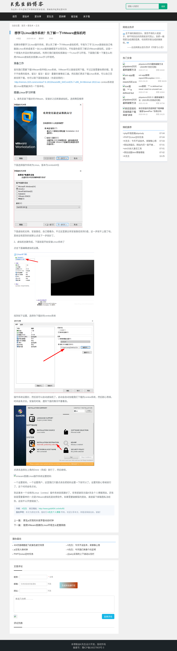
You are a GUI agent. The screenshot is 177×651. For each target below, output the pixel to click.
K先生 (24, 508)
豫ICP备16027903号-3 (93, 647)
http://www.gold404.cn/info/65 (51, 508)
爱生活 (50, 16)
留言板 (74, 16)
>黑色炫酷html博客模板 (140, 152)
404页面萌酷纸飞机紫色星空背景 (29, 545)
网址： (17, 591)
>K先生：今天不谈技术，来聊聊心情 (140, 141)
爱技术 (25, 16)
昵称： (17, 577)
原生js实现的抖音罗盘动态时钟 (38, 520)
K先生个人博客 (54, 512)
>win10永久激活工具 (140, 148)
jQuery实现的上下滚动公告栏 (80, 554)
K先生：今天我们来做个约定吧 (81, 549)
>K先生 (140, 156)
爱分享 (38, 16)
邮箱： (17, 584)
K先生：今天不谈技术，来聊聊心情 (83, 545)
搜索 (163, 6)
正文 (37, 25)
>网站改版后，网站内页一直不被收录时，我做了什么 (140, 145)
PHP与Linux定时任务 (23, 554)
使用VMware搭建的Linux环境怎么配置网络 (44, 525)
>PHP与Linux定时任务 (140, 137)
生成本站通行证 (68, 585)
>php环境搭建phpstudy (140, 133)
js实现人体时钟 (21, 549)
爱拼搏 (62, 16)
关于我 (86, 16)
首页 (14, 16)
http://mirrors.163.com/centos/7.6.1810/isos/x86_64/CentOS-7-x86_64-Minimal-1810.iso (57, 82)
